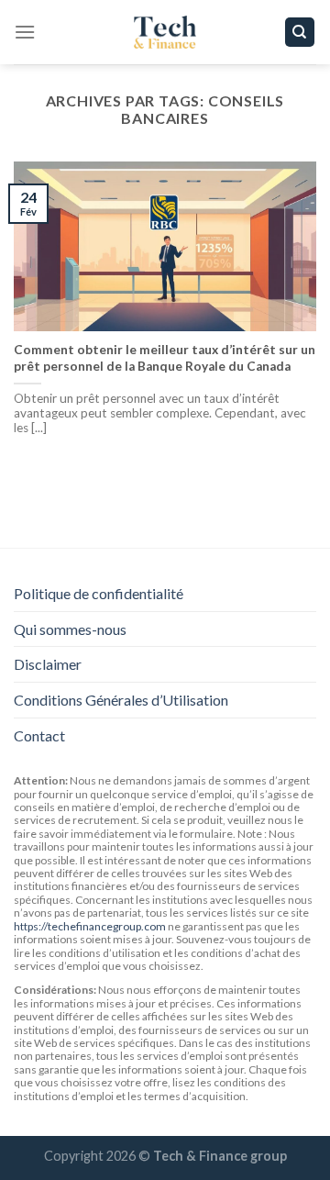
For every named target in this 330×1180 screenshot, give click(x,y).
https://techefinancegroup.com (90, 926)
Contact (39, 735)
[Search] (300, 32)
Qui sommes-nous (70, 629)
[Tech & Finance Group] (165, 32)
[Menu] (25, 31)
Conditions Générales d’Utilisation (121, 699)
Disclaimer (48, 664)
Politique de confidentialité (98, 593)
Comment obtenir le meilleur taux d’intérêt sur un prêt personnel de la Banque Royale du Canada (164, 357)
